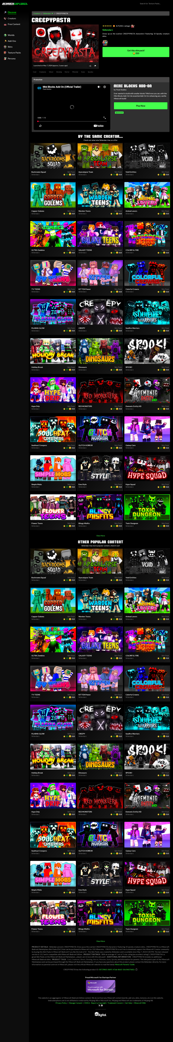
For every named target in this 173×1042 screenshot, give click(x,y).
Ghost (51, 72)
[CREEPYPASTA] (65, 43)
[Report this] (95, 66)
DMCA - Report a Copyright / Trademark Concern (103, 1003)
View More (100, 536)
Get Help (128, 1003)
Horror (67, 72)
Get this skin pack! (136, 52)
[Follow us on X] (99, 1005)
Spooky (90, 72)
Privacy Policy (61, 1003)
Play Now (140, 105)
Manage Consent (75, 1003)
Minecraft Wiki (140, 1003)
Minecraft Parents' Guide (125, 964)
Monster (75, 72)
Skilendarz (47, 13)
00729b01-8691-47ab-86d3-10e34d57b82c (117, 969)
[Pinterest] (102, 1005)
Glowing (59, 72)
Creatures (42, 72)
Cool (34, 72)
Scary (83, 72)
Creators (37, 13)
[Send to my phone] (90, 66)
